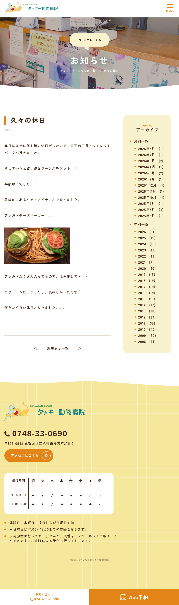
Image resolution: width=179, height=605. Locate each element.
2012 (141, 317)
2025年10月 (147, 197)
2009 (142, 335)
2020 (142, 268)
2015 (141, 298)
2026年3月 (146, 172)
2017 (141, 286)
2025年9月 (146, 203)
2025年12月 (147, 185)
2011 (141, 323)
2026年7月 (146, 154)
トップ (64, 71)
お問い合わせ (47, 596)
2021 (141, 262)
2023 (142, 250)
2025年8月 (146, 209)
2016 (141, 292)
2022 (142, 256)
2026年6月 (146, 160)
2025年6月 (146, 215)
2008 (142, 341)
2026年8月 (146, 148)
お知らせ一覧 (86, 71)
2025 (142, 237)
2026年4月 (146, 166)
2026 (142, 231)
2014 (142, 304)
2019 (141, 274)
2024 (142, 243)
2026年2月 (146, 179)
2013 (141, 310)
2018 (141, 280)
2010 (141, 329)
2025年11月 (147, 191)
